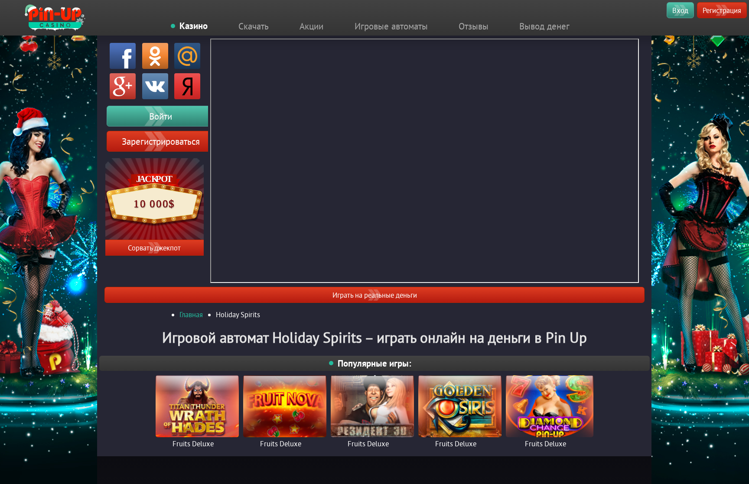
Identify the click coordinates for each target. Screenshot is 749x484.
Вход (680, 10)
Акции (311, 26)
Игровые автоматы (391, 26)
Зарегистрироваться (161, 141)
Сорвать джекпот (154, 247)
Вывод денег (544, 26)
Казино (193, 26)
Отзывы (473, 26)
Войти (160, 116)
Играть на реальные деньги (374, 294)
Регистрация (722, 10)
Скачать (253, 26)
